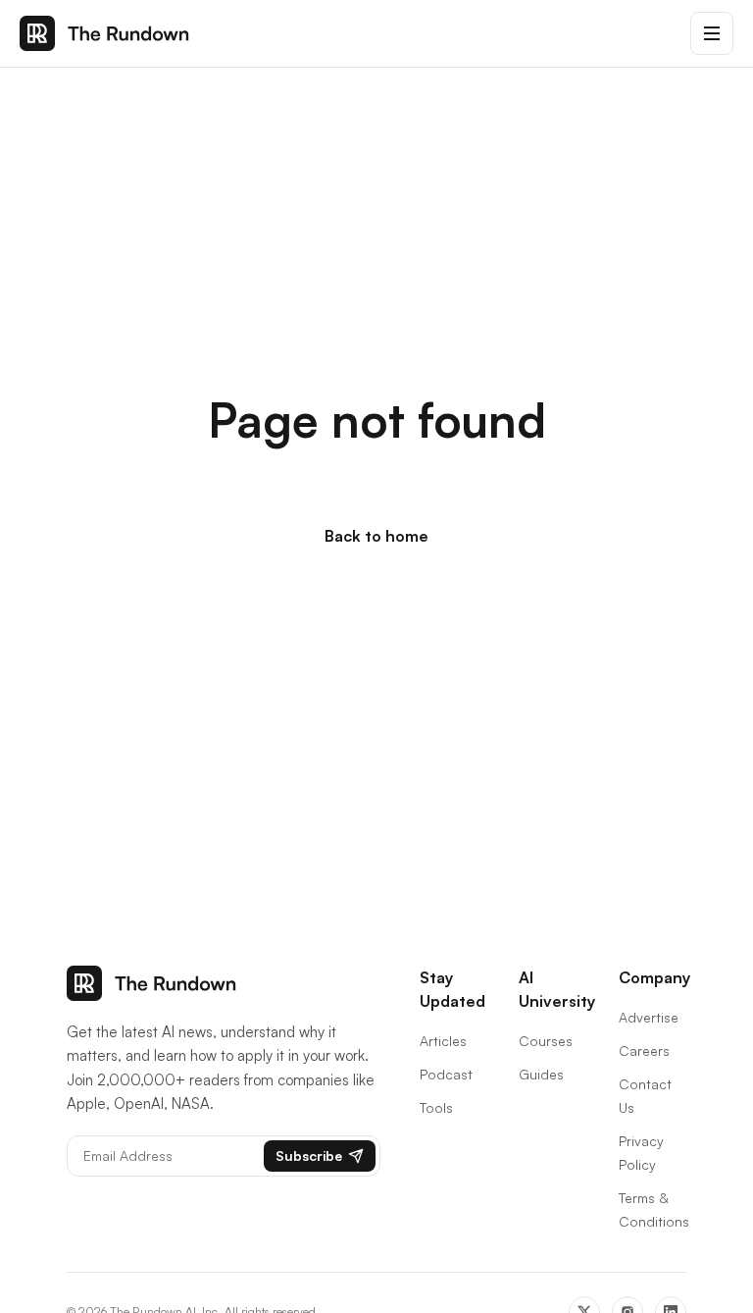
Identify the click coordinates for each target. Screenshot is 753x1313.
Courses (546, 1040)
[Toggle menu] (711, 33)
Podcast (446, 1074)
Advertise (648, 1017)
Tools (436, 1107)
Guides (541, 1074)
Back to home (376, 536)
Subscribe (309, 1155)
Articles (443, 1040)
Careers (644, 1050)
